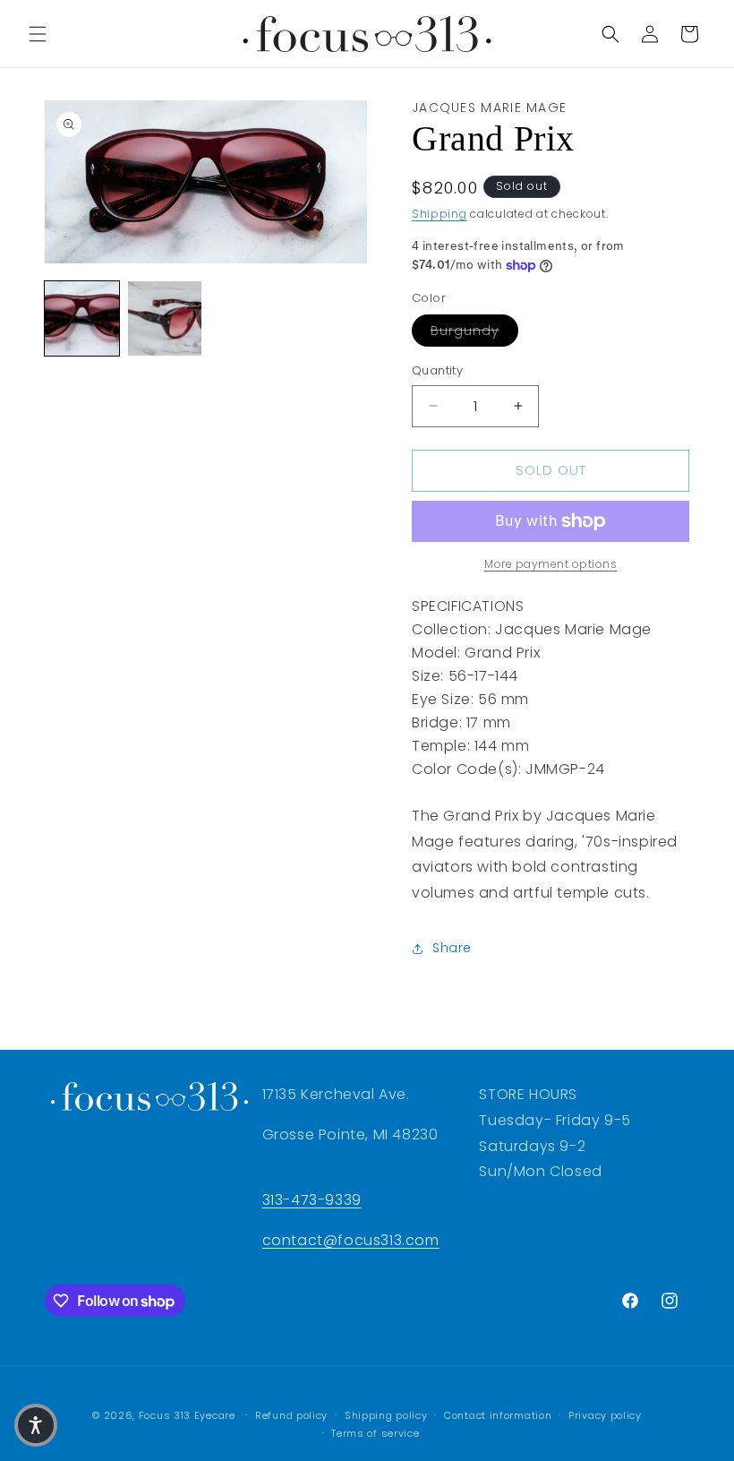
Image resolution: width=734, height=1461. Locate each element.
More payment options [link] (550, 564)
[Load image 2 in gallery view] (165, 318)
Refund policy (291, 1415)
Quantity (437, 370)
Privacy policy (605, 1415)
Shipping (439, 213)
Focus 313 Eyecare (187, 1415)
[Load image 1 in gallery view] (82, 318)
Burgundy (474, 330)
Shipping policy (386, 1415)
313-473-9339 (312, 1200)
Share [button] (452, 948)
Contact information (497, 1415)
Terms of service (375, 1433)
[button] (37, 34)
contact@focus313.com (351, 1240)
